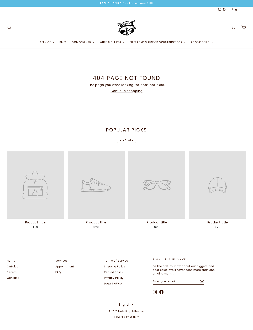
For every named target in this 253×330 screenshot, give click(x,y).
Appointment (64, 266)
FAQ (58, 272)
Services (61, 260)
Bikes (63, 42)
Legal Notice (113, 283)
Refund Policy (113, 272)
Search (12, 272)
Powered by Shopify (126, 316)
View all (126, 139)
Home (11, 260)
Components (82, 42)
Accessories (200, 42)
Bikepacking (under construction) (156, 42)
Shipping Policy (114, 266)
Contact (13, 278)
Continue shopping (126, 91)
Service (46, 42)
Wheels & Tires (111, 42)
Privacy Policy (114, 278)
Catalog (13, 266)
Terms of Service (116, 260)
